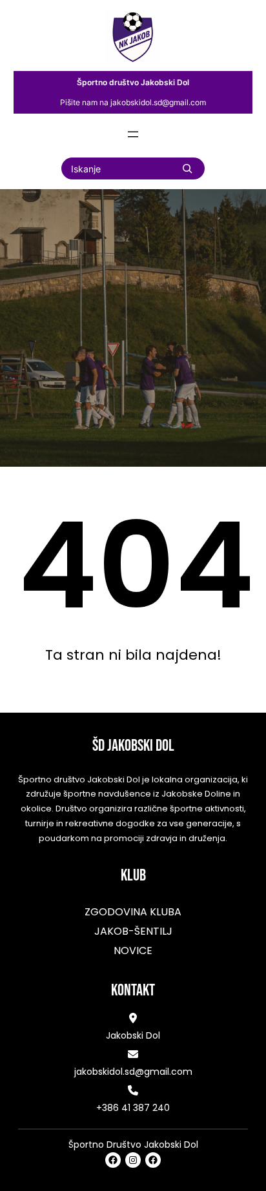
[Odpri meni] (133, 134)
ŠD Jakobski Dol (133, 746)
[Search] (187, 168)
